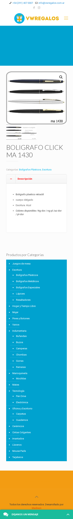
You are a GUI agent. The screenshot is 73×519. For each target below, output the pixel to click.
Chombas (21, 354)
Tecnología (18, 390)
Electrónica (22, 402)
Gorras (19, 360)
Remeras (21, 367)
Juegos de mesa (21, 263)
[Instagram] (39, 7)
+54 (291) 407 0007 (23, 3)
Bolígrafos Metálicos (27, 281)
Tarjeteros (17, 457)
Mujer (15, 312)
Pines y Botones (21, 318)
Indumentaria (19, 330)
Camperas (21, 348)
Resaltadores (23, 299)
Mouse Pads (19, 451)
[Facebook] (34, 7)
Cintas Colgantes (21, 432)
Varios (15, 324)
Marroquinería (19, 373)
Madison (36, 508)
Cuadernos (22, 420)
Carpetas (21, 413)
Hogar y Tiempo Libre (24, 306)
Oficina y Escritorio (22, 408)
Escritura (46, 169)
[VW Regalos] (36, 18)
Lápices (20, 293)
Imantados (18, 438)
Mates (15, 384)
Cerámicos (18, 426)
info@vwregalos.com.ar (51, 3)
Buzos (19, 342)
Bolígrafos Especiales (28, 287)
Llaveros (17, 444)
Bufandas (21, 336)
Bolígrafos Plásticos (30, 169)
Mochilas (21, 378)
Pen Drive (21, 396)
